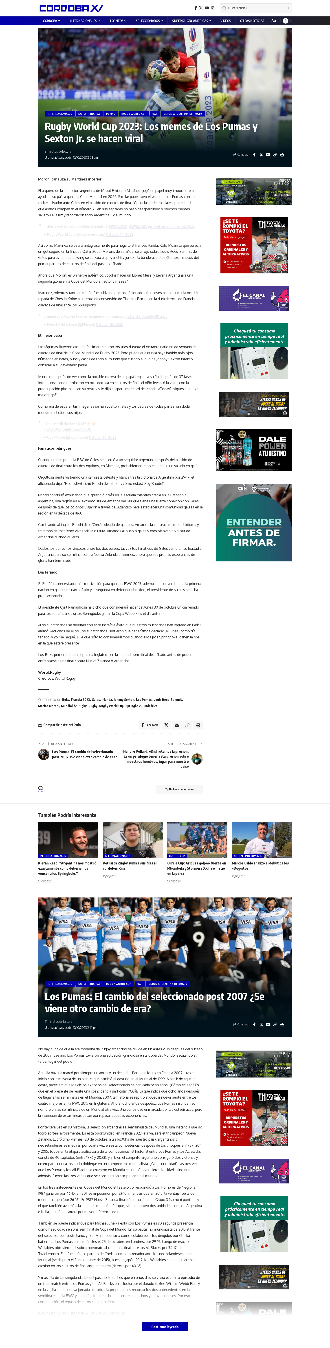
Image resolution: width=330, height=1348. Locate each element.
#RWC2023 (118, 226)
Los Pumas (144, 699)
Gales (96, 699)
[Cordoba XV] (70, 8)
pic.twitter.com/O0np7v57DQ (67, 429)
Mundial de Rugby (74, 706)
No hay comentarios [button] (181, 789)
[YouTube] (207, 8)
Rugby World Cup (111, 706)
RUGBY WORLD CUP (134, 113)
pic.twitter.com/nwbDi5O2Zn (171, 226)
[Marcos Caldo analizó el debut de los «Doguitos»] (262, 840)
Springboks (133, 706)
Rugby (92, 706)
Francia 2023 (80, 699)
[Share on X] (261, 154)
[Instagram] (213, 8)
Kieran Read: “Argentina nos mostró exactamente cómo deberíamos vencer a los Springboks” (67, 868)
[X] (201, 8)
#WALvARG (138, 226)
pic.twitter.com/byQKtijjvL (145, 316)
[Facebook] (196, 8)
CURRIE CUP (177, 856)
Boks (65, 699)
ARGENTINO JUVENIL (248, 856)
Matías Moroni (48, 706)
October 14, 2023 (119, 234)
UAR (155, 113)
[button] (274, 21)
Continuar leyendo (165, 1327)
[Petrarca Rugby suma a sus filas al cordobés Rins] (133, 840)
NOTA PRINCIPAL (89, 113)
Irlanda (107, 699)
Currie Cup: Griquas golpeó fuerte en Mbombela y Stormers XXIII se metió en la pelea (196, 868)
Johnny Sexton (124, 699)
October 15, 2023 (109, 324)
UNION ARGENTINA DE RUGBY (183, 113)
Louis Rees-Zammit (168, 699)
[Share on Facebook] (254, 154)
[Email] (268, 154)
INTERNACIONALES (60, 113)
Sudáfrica (150, 706)
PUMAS (110, 113)
